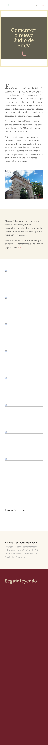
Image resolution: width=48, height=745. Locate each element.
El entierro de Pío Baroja (21, 598)
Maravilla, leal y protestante (23, 698)
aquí (20, 247)
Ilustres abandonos (18, 646)
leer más (11, 629)
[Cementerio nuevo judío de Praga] (24, 485)
